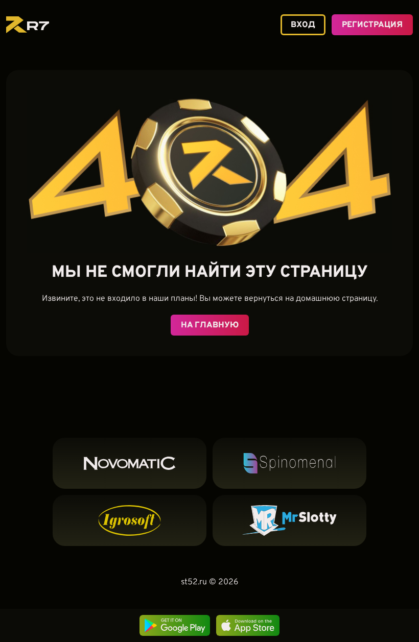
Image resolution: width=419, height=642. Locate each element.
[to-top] (370, 584)
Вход (303, 25)
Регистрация (372, 25)
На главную (210, 325)
